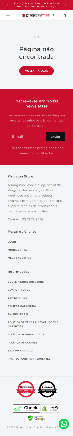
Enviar (55, 137)
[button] (8, 15)
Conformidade (19, 289)
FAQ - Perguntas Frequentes (29, 358)
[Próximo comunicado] (66, 5)
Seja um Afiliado (20, 350)
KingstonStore (24, 427)
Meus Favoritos (19, 257)
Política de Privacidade (26, 334)
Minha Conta (17, 249)
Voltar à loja (36, 70)
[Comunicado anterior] (7, 5)
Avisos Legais (18, 314)
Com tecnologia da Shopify (50, 427)
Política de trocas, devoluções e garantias (33, 324)
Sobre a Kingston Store (26, 281)
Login (12, 241)
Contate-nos (17, 297)
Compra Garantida (22, 306)
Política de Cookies (22, 342)
